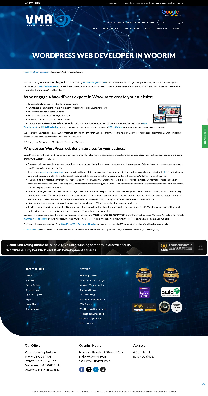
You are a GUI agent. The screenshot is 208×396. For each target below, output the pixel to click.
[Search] (179, 23)
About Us (103, 29)
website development (48, 86)
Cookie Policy (99, 391)
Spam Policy (109, 391)
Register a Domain (88, 290)
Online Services (33, 285)
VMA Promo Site (124, 3)
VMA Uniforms (86, 323)
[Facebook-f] (81, 369)
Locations (34, 72)
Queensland (44, 72)
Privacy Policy (89, 391)
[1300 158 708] (26, 3)
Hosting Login (154, 3)
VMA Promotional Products (92, 299)
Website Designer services (95, 82)
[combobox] (170, 22)
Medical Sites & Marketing (91, 313)
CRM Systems (86, 304)
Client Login (145, 3)
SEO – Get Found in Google (92, 280)
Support (148, 29)
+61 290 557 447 (45, 360)
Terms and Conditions (76, 391)
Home (94, 29)
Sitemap (124, 391)
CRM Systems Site (111, 3)
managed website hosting (35, 218)
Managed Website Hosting (91, 285)
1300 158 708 (34, 3)
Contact (176, 29)
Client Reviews (132, 29)
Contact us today (32, 229)
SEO (165, 172)
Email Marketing (177, 3)
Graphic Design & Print (90, 318)
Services (117, 29)
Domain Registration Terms (59, 391)
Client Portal (135, 3)
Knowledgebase (165, 3)
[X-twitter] (89, 369)
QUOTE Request (34, 294)
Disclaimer (117, 391)
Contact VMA (32, 309)
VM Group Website (88, 275)
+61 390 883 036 (50, 365)
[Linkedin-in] (96, 369)
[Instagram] (103, 369)
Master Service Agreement (40, 391)
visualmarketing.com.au (45, 369)
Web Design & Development (92, 309)
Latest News (162, 29)
